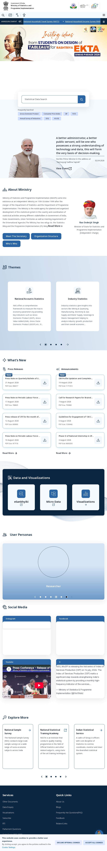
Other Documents (10, 772)
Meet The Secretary (16, 206)
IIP (66, 84)
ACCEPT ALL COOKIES (94, 843)
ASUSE (56, 89)
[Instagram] (64, 823)
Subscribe (7, 788)
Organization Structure (46, 206)
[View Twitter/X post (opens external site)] (81, 653)
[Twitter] (69, 823)
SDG (47, 89)
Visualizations (8, 783)
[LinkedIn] (75, 823)
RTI (4, 794)
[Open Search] (3, 15)
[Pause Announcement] (103, 21)
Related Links (61, 794)
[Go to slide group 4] (61, 315)
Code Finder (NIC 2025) (12, 810)
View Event (62, 138)
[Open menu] (104, 15)
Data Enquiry (8, 777)
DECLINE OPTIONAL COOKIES (68, 843)
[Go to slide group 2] (51, 315)
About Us (60, 772)
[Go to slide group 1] (45, 315)
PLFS (74, 84)
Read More (54, 196)
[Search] (81, 70)
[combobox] (50, 70)
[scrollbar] (50, 604)
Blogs (58, 777)
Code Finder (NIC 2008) (12, 805)
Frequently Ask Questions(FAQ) (69, 783)
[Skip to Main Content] (10, 15)
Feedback (60, 788)
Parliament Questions (12, 799)
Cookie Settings (8, 847)
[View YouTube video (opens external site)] (28, 653)
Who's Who (11, 214)
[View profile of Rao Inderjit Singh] (89, 179)
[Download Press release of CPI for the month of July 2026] (45, 391)
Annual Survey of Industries (30, 89)
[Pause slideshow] (73, 567)
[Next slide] (68, 315)
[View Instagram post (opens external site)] (28, 610)
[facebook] (58, 823)
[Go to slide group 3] (56, 315)
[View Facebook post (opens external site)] (81, 610)
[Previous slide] (40, 315)
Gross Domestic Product (29, 84)
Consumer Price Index (52, 84)
